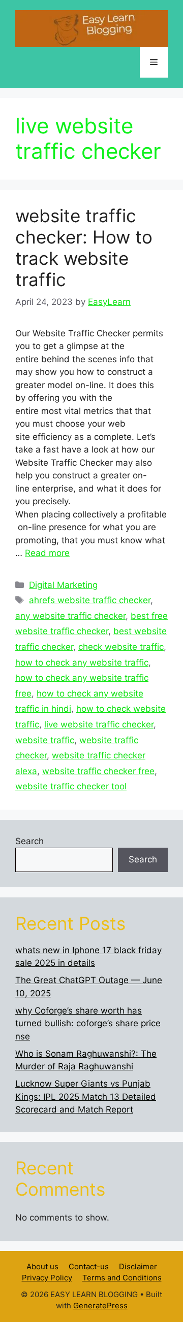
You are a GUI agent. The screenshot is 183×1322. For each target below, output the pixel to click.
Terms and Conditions (122, 1277)
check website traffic (121, 647)
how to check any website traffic (81, 662)
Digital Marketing (63, 585)
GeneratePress (100, 1305)
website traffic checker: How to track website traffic (83, 247)
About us (42, 1266)
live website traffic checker (99, 724)
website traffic (44, 740)
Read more (47, 553)
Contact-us (89, 1266)
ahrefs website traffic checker (89, 600)
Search (29, 841)
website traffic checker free (98, 771)
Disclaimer (138, 1266)
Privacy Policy (47, 1277)
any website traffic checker (70, 616)
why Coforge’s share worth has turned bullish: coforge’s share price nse (88, 1023)
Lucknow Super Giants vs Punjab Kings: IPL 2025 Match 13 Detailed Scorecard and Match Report (85, 1097)
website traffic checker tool (71, 786)
